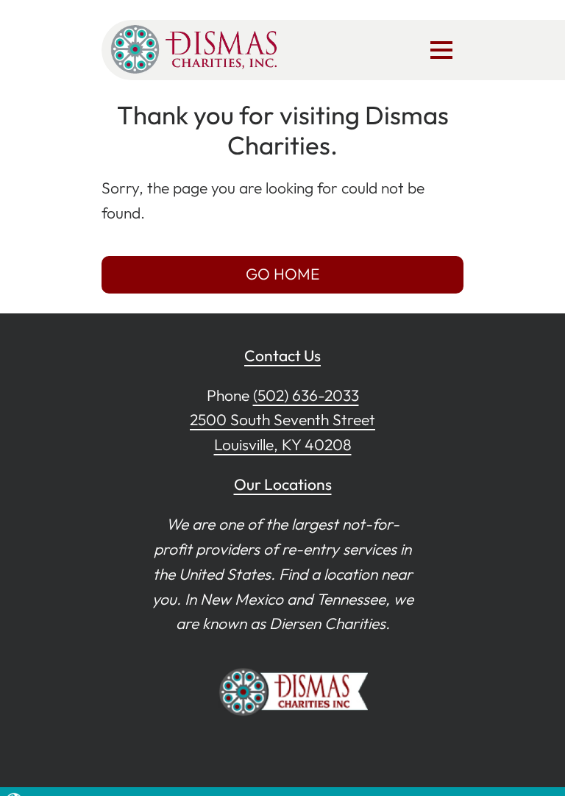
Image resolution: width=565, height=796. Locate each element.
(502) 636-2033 (306, 395)
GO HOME (282, 273)
